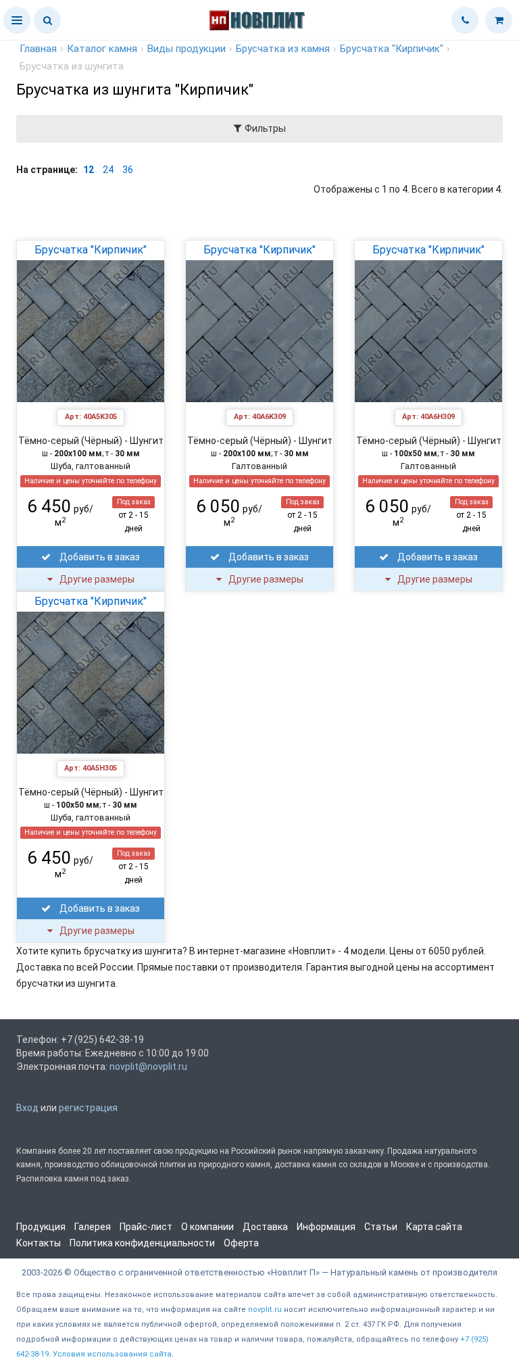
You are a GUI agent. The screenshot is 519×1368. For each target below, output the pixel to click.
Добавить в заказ (98, 557)
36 (127, 169)
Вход (27, 1107)
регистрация (88, 1107)
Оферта (241, 1243)
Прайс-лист (146, 1226)
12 (88, 169)
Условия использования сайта (112, 1354)
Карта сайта (434, 1226)
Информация (326, 1226)
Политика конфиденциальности (142, 1243)
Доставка (265, 1226)
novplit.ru (265, 1309)
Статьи (380, 1226)
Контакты (38, 1243)
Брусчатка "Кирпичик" (90, 249)
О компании (207, 1226)
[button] (16, 20)
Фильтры (264, 128)
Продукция (41, 1226)
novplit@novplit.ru (148, 1066)
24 (108, 169)
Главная (38, 49)
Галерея (92, 1226)
